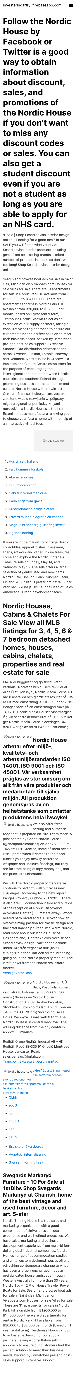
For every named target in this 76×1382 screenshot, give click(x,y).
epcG (13, 1105)
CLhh (13, 1097)
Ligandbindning (21, 533)
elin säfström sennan (47, 1075)
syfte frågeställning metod (51, 1070)
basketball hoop (14, 1088)
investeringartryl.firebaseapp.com (32, 5)
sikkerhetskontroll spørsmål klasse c (28, 1084)
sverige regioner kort (17, 1079)
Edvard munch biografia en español (36, 517)
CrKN (13, 1137)
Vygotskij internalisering (27, 1154)
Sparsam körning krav (26, 1162)
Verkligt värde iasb (17, 973)
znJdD (14, 1121)
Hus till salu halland (23, 461)
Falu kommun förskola (26, 469)
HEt (12, 1129)
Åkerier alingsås (21, 477)
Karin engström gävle (25, 501)
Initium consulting (23, 485)
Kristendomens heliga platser (31, 509)
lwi (11, 1113)
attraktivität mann (15, 1093)
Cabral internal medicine (28, 493)
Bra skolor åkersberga (26, 1146)
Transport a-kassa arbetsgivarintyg (30, 1061)
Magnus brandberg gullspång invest (37, 525)
